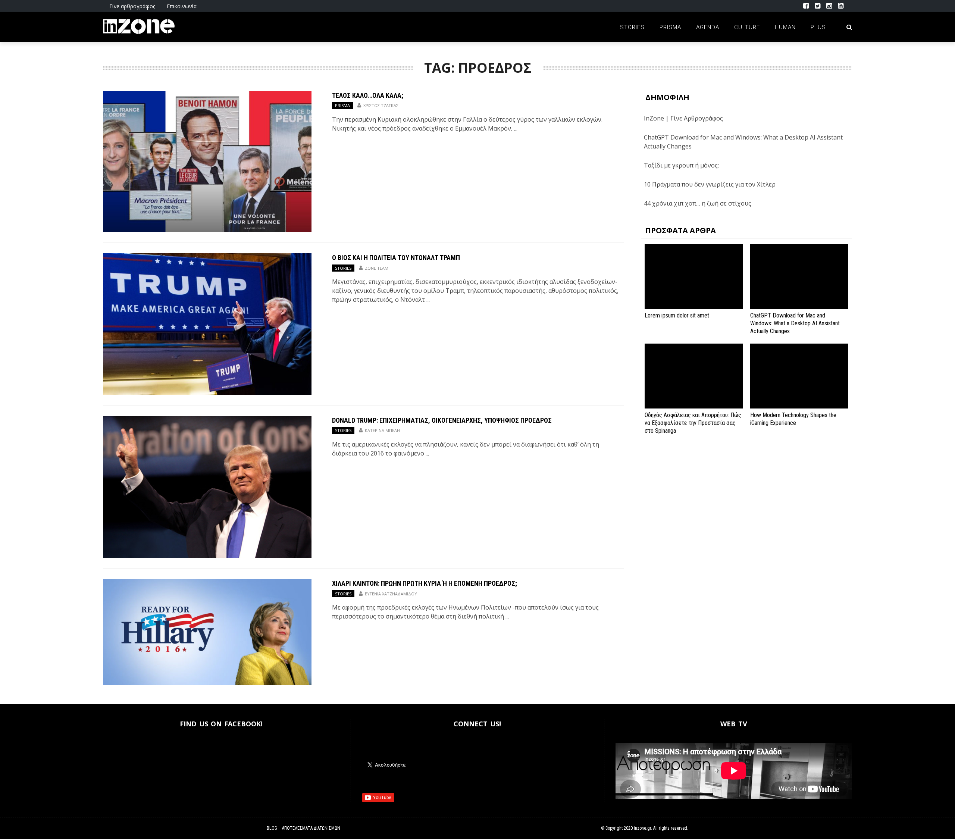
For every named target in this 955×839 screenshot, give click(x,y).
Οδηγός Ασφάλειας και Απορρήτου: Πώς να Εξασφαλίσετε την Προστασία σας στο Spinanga (693, 422)
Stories (632, 27)
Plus (818, 27)
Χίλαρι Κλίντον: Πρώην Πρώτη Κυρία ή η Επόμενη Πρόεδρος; (424, 583)
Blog (272, 828)
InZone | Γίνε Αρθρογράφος (683, 118)
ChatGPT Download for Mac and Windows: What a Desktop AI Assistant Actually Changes (795, 323)
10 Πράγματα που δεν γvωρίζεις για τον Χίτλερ (710, 184)
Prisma (670, 27)
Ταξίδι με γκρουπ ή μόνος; (681, 165)
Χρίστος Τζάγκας (380, 105)
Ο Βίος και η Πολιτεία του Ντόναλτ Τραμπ (396, 258)
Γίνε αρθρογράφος (132, 6)
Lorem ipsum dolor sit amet (677, 315)
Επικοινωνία (182, 6)
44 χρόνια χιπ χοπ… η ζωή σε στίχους (697, 203)
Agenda (707, 27)
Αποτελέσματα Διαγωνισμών (311, 828)
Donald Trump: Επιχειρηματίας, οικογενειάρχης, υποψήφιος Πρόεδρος (442, 420)
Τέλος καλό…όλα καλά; (367, 95)
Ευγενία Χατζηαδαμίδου (391, 594)
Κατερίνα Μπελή (382, 430)
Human (785, 27)
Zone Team (376, 268)
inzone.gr (642, 828)
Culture (747, 27)
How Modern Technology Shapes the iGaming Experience (793, 418)
